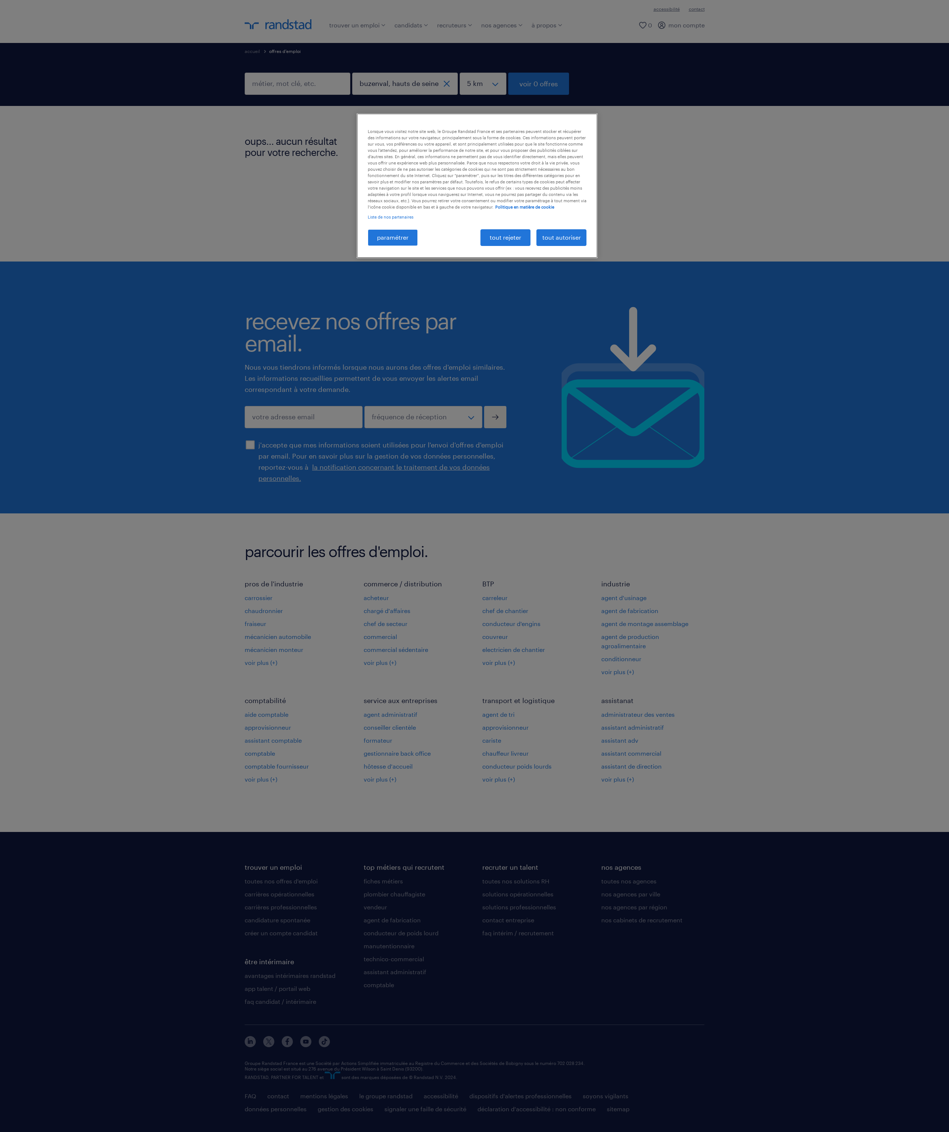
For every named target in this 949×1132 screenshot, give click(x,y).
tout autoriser (561, 237)
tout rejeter (505, 237)
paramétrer (393, 237)
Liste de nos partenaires (390, 216)
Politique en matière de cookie (524, 206)
